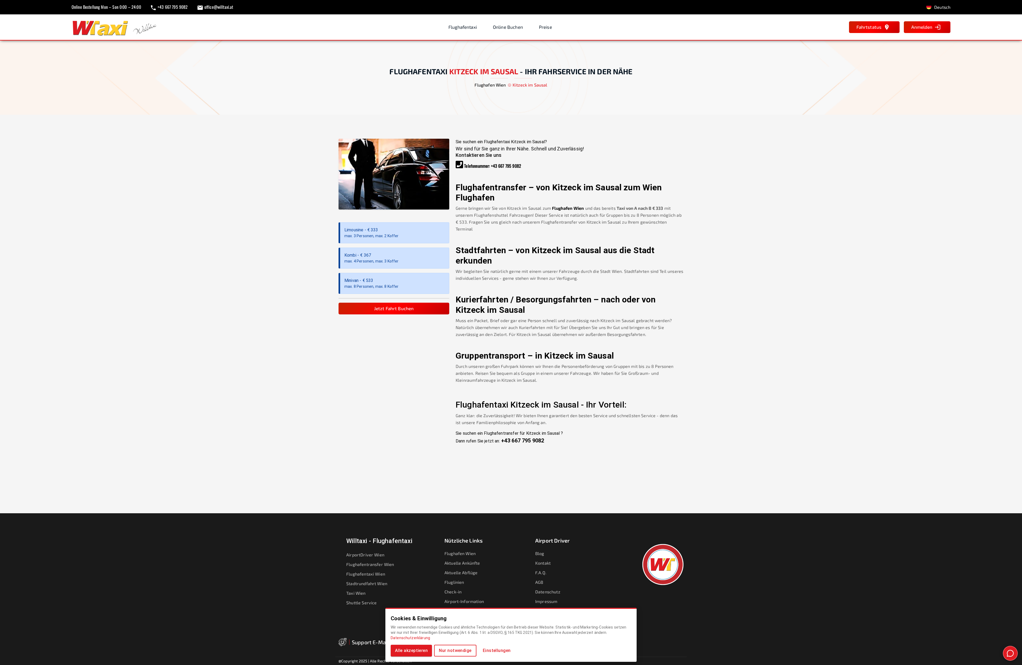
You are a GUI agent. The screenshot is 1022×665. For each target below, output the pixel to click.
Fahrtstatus (869, 27)
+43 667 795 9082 (506, 166)
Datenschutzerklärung (410, 638)
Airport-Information (464, 601)
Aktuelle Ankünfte (462, 562)
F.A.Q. (540, 572)
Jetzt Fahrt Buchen (394, 308)
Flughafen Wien (568, 208)
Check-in (452, 591)
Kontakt (543, 562)
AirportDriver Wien (365, 554)
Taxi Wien (355, 593)
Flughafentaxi (462, 27)
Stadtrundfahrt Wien (366, 583)
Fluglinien (454, 582)
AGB (539, 582)
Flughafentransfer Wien (370, 564)
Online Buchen (508, 27)
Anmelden (921, 27)
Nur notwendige (455, 650)
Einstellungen (497, 650)
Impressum (546, 601)
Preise (545, 27)
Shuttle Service (361, 602)
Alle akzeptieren (411, 650)
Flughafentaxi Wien (365, 573)
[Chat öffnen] (1010, 653)
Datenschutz (547, 591)
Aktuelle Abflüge (460, 572)
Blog (539, 553)
